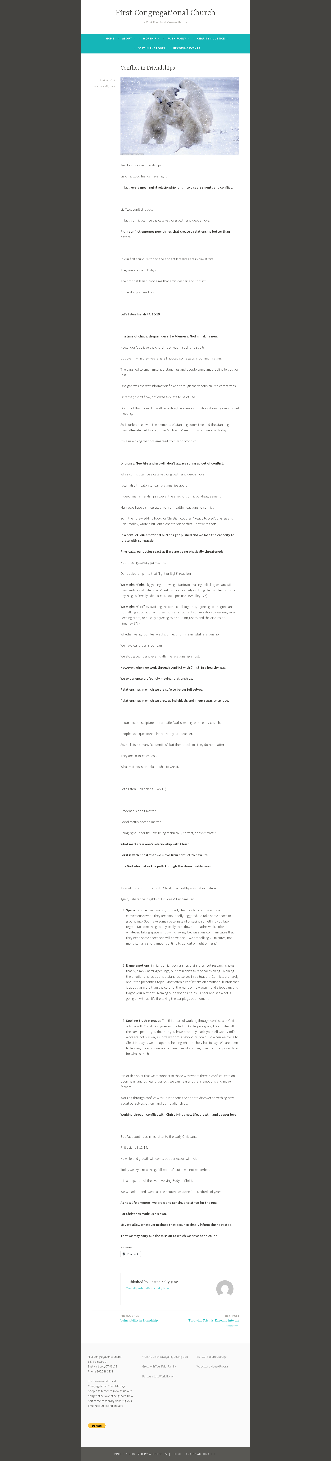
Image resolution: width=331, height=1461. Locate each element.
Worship (149, 38)
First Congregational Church (165, 13)
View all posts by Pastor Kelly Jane (147, 1288)
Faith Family (176, 38)
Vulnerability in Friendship (139, 1318)
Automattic (206, 1454)
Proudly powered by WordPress (140, 1454)
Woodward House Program (213, 1366)
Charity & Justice (211, 38)
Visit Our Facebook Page (212, 1356)
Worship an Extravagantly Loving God (165, 1356)
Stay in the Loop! (151, 48)
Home (110, 38)
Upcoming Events (186, 48)
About (127, 38)
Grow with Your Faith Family (159, 1366)
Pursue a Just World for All (158, 1376)
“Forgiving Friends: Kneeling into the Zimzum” (213, 1321)
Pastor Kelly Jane (104, 86)
